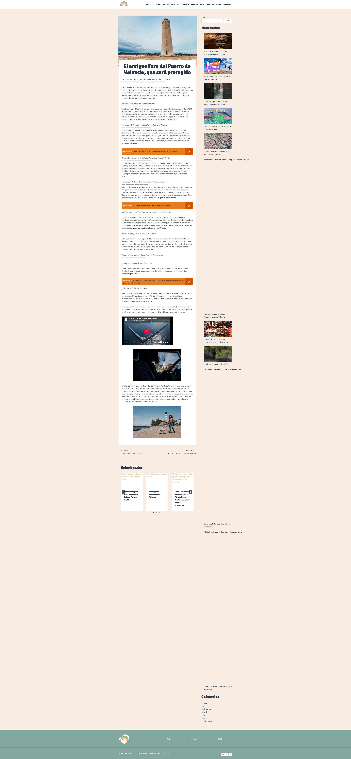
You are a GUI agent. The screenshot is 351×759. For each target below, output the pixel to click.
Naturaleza (205, 4)
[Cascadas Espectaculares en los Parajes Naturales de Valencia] (218, 91)
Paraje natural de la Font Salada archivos (181, 452)
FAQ (168, 739)
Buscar (204, 17)
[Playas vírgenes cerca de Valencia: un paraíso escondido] (218, 66)
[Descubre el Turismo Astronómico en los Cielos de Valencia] (218, 141)
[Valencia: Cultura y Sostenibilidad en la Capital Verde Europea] (218, 116)
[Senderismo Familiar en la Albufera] (218, 354)
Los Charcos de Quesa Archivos (130, 452)
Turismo (165, 4)
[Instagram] (230, 754)
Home (148, 4)
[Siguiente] (190, 492)
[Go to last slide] (123, 492)
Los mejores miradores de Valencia (154, 494)
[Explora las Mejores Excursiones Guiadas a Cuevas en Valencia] (218, 41)
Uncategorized (206, 721)
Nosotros (216, 4)
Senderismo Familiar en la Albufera (216, 364)
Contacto (227, 4)
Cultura (194, 4)
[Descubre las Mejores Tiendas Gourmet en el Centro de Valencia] (218, 329)
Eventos (156, 4)
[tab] (153, 512)
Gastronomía (183, 4)
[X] (227, 754)
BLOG (220, 739)
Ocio (173, 4)
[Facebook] (223, 754)
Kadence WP (164, 753)
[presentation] (132, 480)
